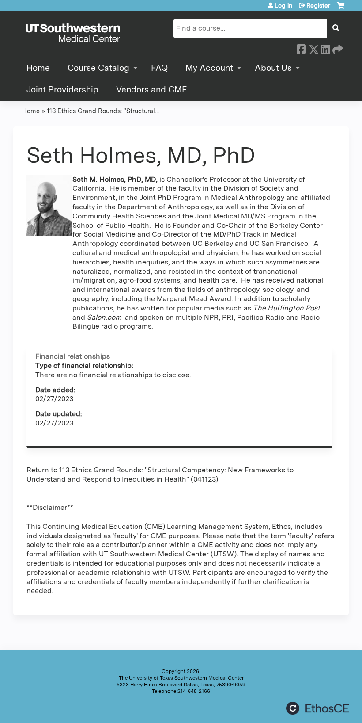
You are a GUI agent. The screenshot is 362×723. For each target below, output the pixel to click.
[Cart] (340, 8)
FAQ (159, 68)
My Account (209, 68)
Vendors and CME (151, 89)
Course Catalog (98, 68)
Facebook (301, 47)
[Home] (73, 33)
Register (318, 5)
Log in (283, 5)
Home (38, 68)
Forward (336, 47)
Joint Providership (62, 89)
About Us (273, 68)
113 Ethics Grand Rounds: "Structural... (103, 111)
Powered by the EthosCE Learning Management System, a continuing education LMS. (317, 708)
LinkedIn (325, 47)
